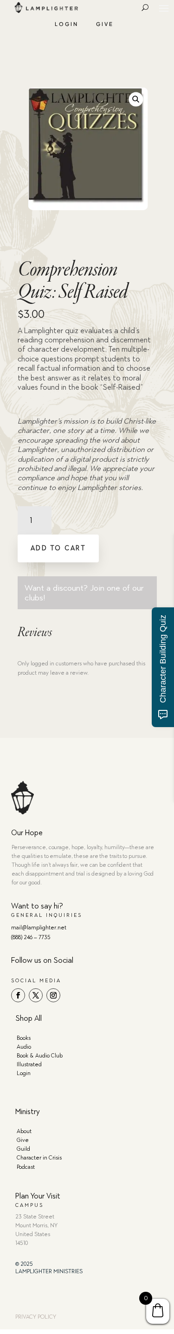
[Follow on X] (36, 995)
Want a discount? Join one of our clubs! (84, 592)
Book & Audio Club (40, 1055)
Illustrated (29, 1064)
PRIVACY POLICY (35, 1317)
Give (105, 24)
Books (24, 1038)
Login (66, 24)
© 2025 (24, 1264)
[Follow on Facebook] (18, 995)
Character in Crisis (39, 1157)
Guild (23, 1149)
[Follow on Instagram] (53, 995)
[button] (136, 99)
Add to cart (58, 548)
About (24, 1131)
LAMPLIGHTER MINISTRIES (49, 1271)
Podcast (26, 1167)
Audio (24, 1047)
